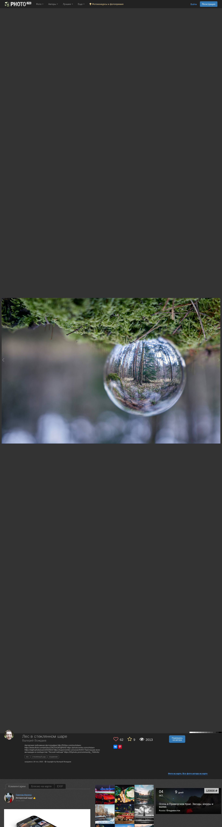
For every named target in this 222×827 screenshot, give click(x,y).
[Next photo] (219, 360)
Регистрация (208, 4)
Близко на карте (41, 786)
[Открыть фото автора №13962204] (105, 794)
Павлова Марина (24, 795)
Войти (193, 4)
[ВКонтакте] (115, 747)
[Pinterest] (120, 747)
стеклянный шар (39, 757)
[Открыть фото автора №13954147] (144, 794)
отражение (53, 757)
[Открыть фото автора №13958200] (124, 794)
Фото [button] (39, 4)
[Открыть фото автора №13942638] (105, 814)
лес (27, 757)
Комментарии (17, 786)
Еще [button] (80, 4)
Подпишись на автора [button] (177, 739)
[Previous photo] (3, 360)
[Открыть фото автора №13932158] (124, 814)
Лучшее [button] (67, 4)
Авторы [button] (52, 4)
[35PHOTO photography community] (17, 4)
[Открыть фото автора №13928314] (144, 814)
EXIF (60, 786)
